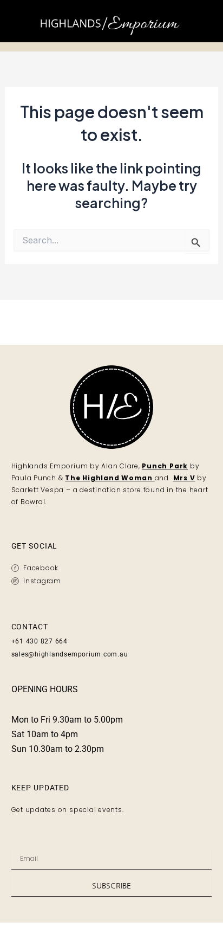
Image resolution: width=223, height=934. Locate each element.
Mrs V (184, 477)
